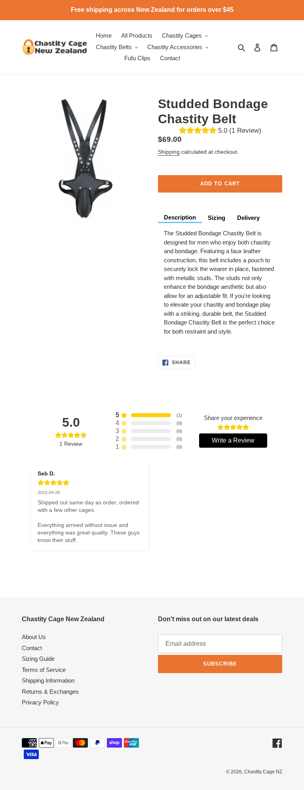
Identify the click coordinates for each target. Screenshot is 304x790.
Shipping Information (48, 680)
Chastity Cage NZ (263, 772)
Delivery (248, 217)
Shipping (169, 152)
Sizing (216, 217)
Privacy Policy (40, 702)
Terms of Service (44, 669)
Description (180, 217)
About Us (34, 637)
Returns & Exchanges (50, 691)
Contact (32, 648)
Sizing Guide (38, 658)
